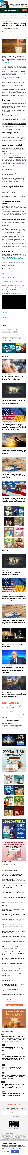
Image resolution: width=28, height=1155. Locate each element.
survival (15, 36)
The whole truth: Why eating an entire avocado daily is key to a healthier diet (13, 937)
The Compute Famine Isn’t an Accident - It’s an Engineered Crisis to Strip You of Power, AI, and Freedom (13, 881)
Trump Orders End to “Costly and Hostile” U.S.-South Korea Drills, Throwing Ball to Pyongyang (13, 920)
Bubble (5, 34)
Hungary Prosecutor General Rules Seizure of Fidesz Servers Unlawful (13, 942)
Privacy (7, 1133)
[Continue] (25, 1113)
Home (3, 21)
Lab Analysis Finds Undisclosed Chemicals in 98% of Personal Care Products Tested (13, 959)
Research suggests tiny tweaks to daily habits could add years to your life (13, 979)
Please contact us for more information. (10, 728)
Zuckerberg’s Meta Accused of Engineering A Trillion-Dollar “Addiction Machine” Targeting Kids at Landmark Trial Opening (13, 892)
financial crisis (5, 35)
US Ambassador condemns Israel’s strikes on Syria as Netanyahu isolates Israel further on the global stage (13, 904)
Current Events (9, 21)
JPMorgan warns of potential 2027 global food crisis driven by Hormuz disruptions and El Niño (13, 947)
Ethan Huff (9, 398)
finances (24, 34)
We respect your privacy (14, 1116)
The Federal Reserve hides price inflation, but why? (13, 285)
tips (18, 36)
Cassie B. (9, 374)
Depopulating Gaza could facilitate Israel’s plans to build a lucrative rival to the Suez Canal (14, 475)
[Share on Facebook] (5, 31)
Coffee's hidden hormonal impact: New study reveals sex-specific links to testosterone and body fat (13, 926)
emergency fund (17, 34)
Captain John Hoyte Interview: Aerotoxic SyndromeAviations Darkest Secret (13, 1094)
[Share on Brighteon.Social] (3, 31)
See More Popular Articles (14, 1005)
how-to (9, 35)
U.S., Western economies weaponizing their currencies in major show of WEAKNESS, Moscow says (14, 401)
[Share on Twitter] (7, 31)
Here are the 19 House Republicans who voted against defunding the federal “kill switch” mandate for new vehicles (14, 499)
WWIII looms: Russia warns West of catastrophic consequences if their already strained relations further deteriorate (13, 669)
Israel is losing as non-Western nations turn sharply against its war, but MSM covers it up (14, 451)
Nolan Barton (10, 28)
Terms (11, 1133)
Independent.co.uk (6, 320)
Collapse (12, 34)
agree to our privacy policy (14, 1148)
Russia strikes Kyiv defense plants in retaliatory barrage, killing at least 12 (13, 909)
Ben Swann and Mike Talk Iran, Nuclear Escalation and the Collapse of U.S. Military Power (13, 1049)
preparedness (9, 36)
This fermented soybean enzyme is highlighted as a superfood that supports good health (14, 969)
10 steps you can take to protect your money (15, 73)
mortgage (4, 36)
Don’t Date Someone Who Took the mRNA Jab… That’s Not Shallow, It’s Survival (13, 869)
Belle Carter (10, 422)
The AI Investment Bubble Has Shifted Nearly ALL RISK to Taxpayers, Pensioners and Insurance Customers (14, 1077)
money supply (23, 35)
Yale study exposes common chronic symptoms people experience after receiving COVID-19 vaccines (13, 377)
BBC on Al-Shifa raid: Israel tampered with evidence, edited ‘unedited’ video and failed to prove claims (14, 694)
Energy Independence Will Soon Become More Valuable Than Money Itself (13, 1068)
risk (13, 36)
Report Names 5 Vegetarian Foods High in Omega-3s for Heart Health (12, 964)
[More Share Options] (10, 31)
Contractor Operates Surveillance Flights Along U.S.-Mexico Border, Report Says (13, 1000)
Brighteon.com (5, 317)
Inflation (12, 35)
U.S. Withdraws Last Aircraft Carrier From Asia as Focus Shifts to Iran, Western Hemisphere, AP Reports (13, 953)
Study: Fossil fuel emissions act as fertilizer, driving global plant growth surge (12, 990)
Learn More (6, 1151)
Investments (17, 35)
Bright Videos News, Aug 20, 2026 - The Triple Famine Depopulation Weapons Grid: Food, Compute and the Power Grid (13, 1086)
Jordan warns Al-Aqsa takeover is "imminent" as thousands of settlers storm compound (13, 874)
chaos (8, 34)
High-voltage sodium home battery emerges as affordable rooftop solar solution (13, 985)
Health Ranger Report (7, 1031)
